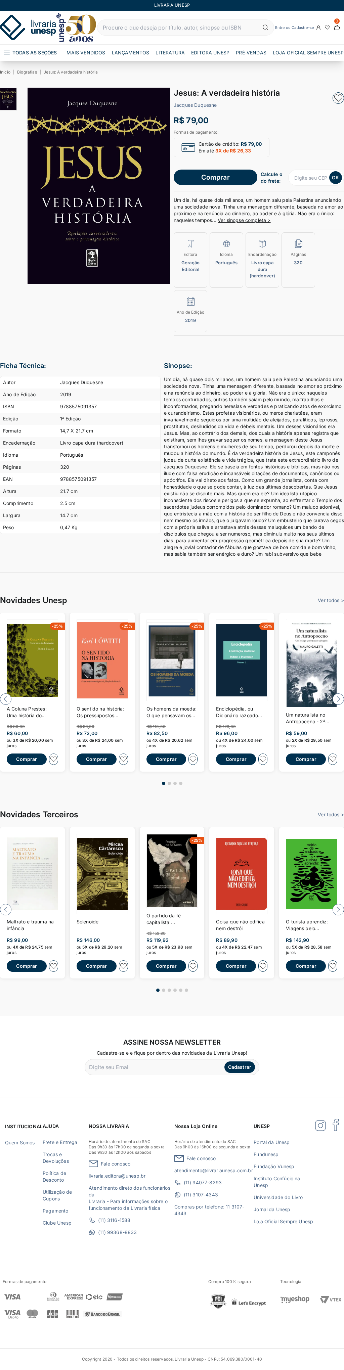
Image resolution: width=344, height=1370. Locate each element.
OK (335, 177)
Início (5, 72)
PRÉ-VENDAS (251, 52)
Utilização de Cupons (57, 1195)
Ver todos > (331, 600)
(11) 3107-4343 (201, 1194)
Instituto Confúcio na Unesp (277, 1182)
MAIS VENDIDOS (86, 52)
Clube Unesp (57, 1223)
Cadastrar (239, 1067)
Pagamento (55, 1211)
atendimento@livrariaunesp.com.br (213, 1170)
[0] (337, 27)
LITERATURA (170, 52)
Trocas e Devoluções (56, 1157)
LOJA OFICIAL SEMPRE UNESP (308, 52)
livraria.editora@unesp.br (117, 1176)
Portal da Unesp (272, 1142)
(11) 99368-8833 (117, 1232)
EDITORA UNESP (210, 52)
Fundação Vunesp (274, 1166)
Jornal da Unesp (272, 1209)
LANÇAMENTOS (130, 52)
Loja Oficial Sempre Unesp (283, 1221)
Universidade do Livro (278, 1197)
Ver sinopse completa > (244, 220)
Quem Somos (20, 1142)
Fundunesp (266, 1154)
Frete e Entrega (60, 1142)
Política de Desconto (54, 1176)
